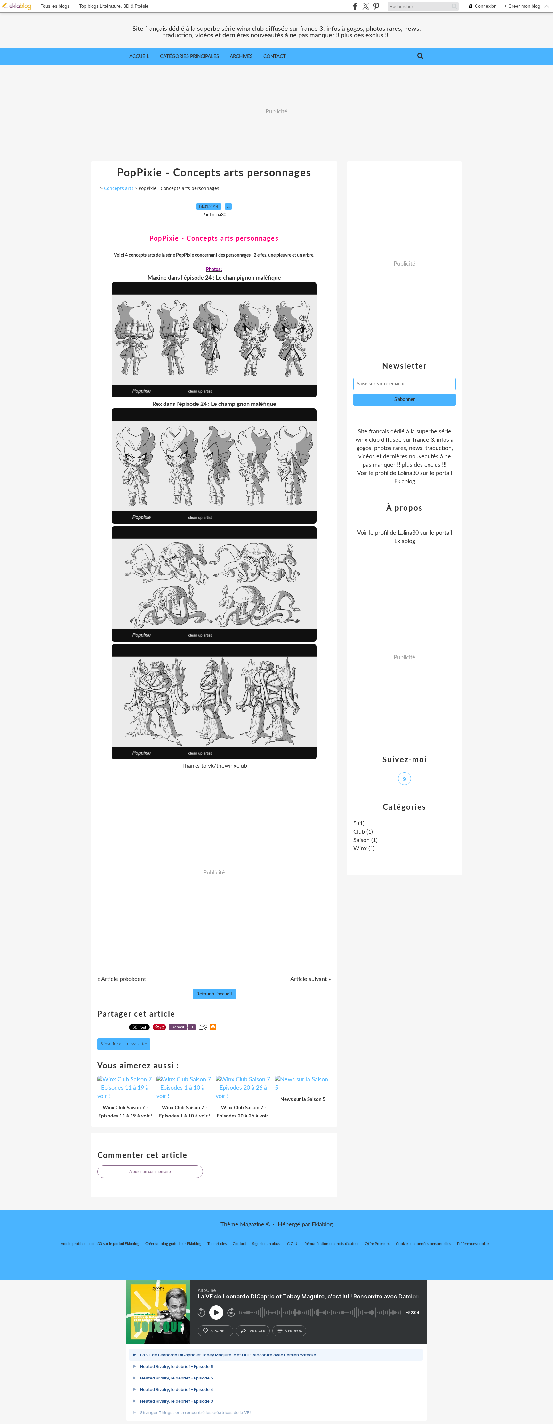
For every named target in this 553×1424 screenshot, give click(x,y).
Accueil (139, 56)
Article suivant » (310, 979)
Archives (241, 56)
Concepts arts (118, 188)
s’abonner (219, 1331)
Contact (274, 56)
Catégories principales (189, 56)
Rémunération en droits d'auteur (331, 1244)
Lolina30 (408, 473)
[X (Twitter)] (366, 6)
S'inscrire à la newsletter (123, 1044)
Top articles (217, 1244)
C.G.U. (292, 1244)
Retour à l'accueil (214, 994)
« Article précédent (121, 979)
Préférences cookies (473, 1244)
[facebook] (355, 6)
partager (256, 1331)
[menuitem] (139, 56)
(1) (359, 824)
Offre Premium (377, 1244)
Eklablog (322, 1225)
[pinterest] (376, 6)
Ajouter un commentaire (150, 1171)
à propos (293, 1331)
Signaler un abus (266, 1244)
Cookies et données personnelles (423, 1244)
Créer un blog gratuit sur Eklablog (173, 1244)
